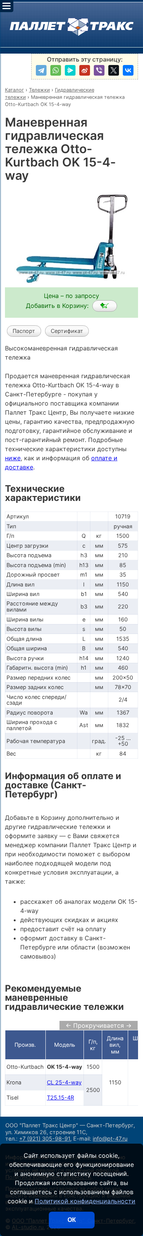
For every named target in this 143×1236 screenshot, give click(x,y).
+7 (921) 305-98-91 (44, 1138)
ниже (13, 458)
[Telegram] (41, 70)
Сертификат (67, 331)
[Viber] (99, 70)
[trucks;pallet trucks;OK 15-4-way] (104, 306)
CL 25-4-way (64, 1082)
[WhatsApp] (55, 70)
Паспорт (24, 331)
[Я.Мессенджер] (70, 70)
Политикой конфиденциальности (85, 1201)
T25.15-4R (60, 1097)
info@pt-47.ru (110, 1138)
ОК (71, 1220)
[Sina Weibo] (84, 70)
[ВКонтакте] (128, 70)
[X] (113, 70)
